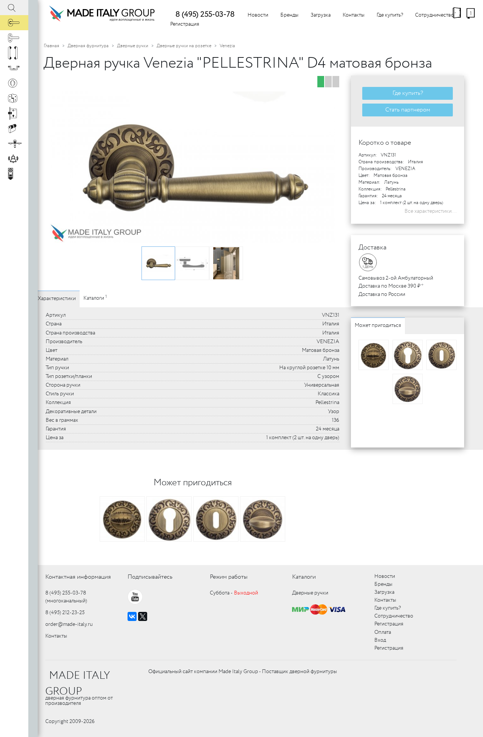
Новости (258, 15)
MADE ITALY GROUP (77, 684)
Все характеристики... (431, 211)
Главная (51, 46)
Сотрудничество (434, 15)
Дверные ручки (132, 46)
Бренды (289, 15)
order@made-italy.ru (69, 624)
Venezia (227, 46)
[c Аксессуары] (14, 158)
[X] (142, 616)
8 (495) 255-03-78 (205, 14)
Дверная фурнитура (88, 46)
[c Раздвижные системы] (14, 143)
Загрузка (321, 15)
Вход (380, 640)
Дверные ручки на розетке (184, 46)
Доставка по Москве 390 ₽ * (390, 286)
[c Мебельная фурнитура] (14, 68)
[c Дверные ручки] (14, 22)
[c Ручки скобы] (14, 52)
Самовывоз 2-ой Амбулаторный (395, 278)
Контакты (354, 15)
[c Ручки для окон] (14, 37)
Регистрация (184, 24)
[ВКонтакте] (132, 616)
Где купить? (390, 15)
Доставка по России (381, 294)
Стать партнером (407, 109)
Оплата (382, 632)
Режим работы (229, 577)
